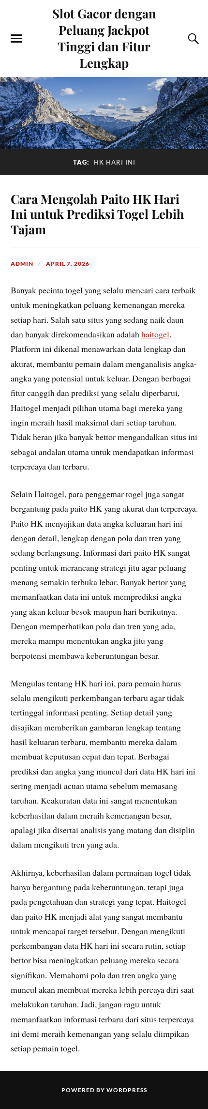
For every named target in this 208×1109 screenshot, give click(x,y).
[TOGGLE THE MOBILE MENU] (16, 39)
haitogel (155, 334)
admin (22, 263)
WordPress (126, 1090)
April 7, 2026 (67, 263)
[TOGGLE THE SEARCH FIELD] (192, 39)
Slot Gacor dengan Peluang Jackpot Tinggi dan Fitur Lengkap (104, 38)
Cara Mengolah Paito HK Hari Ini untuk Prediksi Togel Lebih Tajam (97, 214)
